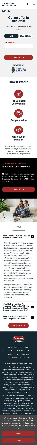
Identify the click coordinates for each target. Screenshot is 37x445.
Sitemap (25, 358)
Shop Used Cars (15, 347)
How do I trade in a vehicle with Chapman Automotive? (15, 317)
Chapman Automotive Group (21, 364)
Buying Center (14, 358)
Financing (26, 354)
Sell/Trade (8, 351)
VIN (11, 36)
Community (20, 351)
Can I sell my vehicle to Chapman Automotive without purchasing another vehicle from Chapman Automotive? (16, 307)
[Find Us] (27, 4)
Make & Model (25, 36)
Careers (30, 351)
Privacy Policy (13, 354)
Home (26, 347)
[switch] (34, 4)
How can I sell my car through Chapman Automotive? (16, 237)
